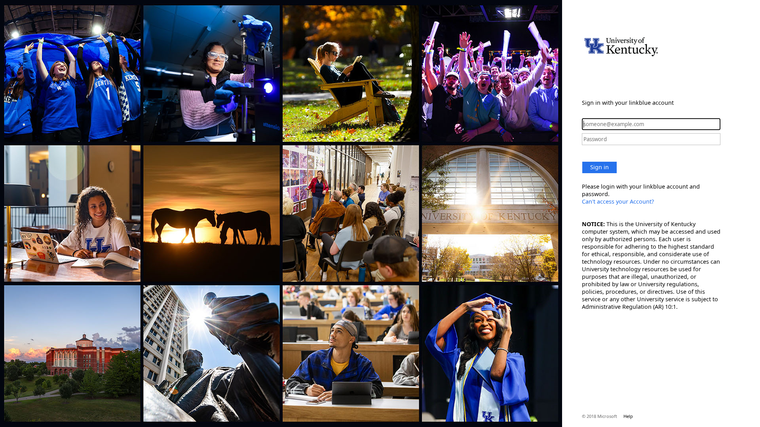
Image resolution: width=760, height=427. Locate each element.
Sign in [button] (599, 167)
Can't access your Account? (618, 201)
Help (628, 416)
